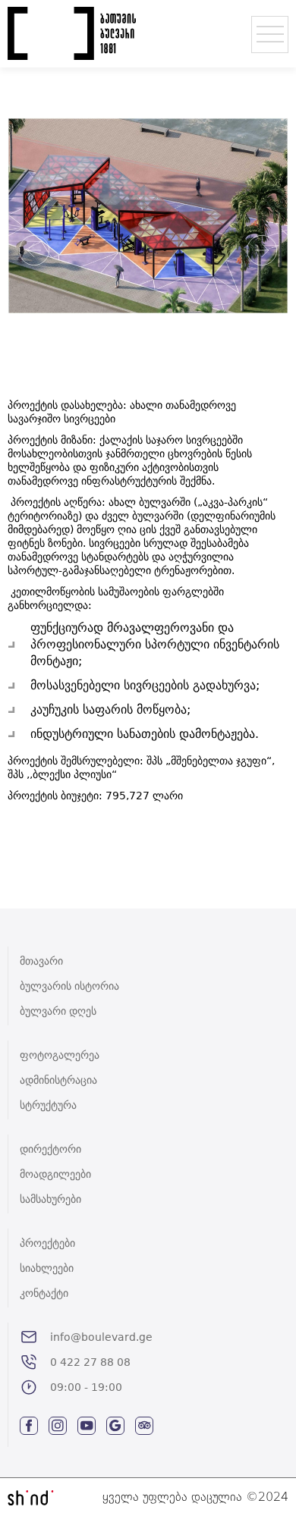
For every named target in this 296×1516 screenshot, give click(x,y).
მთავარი (41, 961)
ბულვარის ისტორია (69, 986)
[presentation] (34, 250)
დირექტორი (50, 1149)
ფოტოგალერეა (59, 1055)
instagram (58, 1426)
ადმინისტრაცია (58, 1080)
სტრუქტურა (48, 1105)
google (115, 1426)
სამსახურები (50, 1199)
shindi (31, 1497)
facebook (29, 1426)
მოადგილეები (55, 1174)
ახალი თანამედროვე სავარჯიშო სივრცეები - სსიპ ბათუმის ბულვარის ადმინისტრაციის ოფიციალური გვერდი (72, 33)
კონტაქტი (44, 1293)
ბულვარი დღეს (58, 1011)
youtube (86, 1426)
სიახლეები (47, 1268)
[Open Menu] (269, 34)
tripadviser (144, 1426)
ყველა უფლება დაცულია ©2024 (195, 1496)
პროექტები (47, 1243)
